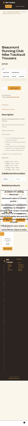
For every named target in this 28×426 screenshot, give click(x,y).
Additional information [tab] (8, 109)
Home (4, 11)
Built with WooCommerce (14, 378)
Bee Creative (10, 2)
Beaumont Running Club (13, 11)
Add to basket (14, 88)
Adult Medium (15, 72)
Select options (7, 248)
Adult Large (6, 76)
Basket (22, 422)
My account (21, 266)
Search (14, 423)
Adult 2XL (21, 76)
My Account (4, 423)
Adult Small (6, 72)
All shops (10, 262)
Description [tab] (5, 105)
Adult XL (14, 76)
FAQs (19, 262)
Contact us (21, 264)
